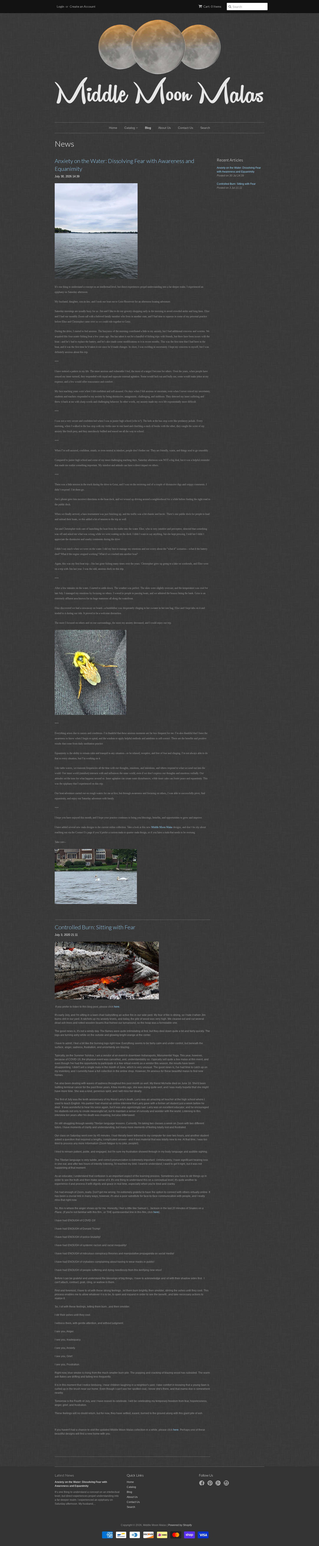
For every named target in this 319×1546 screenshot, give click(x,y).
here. (117, 1006)
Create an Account (82, 6)
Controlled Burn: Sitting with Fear (95, 927)
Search (205, 127)
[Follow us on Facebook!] (202, 1484)
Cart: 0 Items (212, 6)
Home (113, 127)
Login (60, 6)
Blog (148, 127)
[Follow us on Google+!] (218, 1484)
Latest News (64, 1475)
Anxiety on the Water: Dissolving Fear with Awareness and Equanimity (124, 164)
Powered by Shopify (180, 1525)
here (156, 1212)
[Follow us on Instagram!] (227, 1484)
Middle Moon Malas (162, 827)
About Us (164, 127)
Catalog (130, 127)
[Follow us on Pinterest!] (210, 1484)
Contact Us (185, 127)
